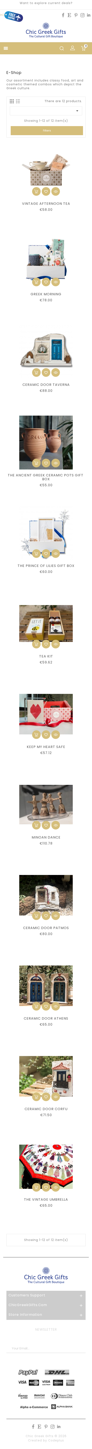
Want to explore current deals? (46, 3)
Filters (47, 130)
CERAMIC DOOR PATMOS (46, 928)
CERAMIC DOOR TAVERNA (46, 385)
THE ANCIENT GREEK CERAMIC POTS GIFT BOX (46, 477)
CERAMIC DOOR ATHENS (46, 1018)
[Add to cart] (36, 191)
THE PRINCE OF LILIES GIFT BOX (46, 566)
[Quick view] (55, 191)
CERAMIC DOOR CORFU (46, 1109)
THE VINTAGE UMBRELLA (46, 1200)
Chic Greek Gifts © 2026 (46, 1436)
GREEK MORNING (46, 294)
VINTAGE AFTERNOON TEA (46, 204)
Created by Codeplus (46, 1440)
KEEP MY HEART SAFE (46, 747)
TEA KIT (46, 656)
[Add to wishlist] (46, 191)
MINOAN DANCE (46, 837)
